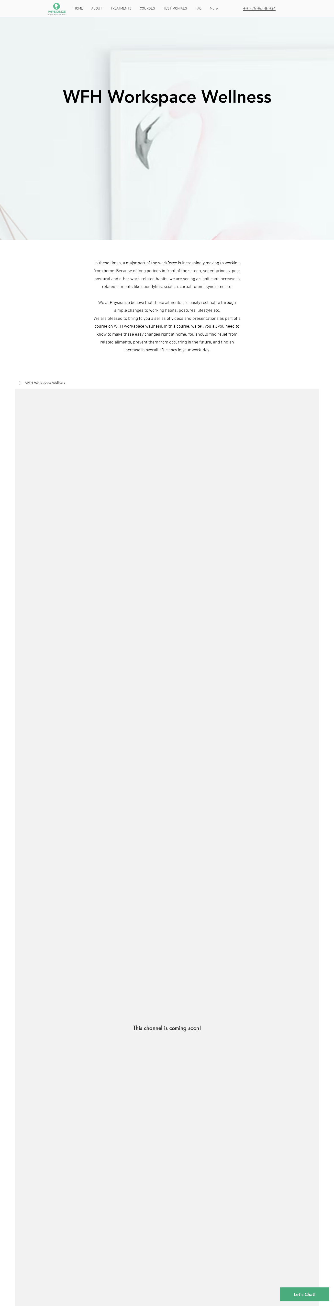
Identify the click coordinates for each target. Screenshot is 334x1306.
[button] (147, 8)
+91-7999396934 (259, 8)
